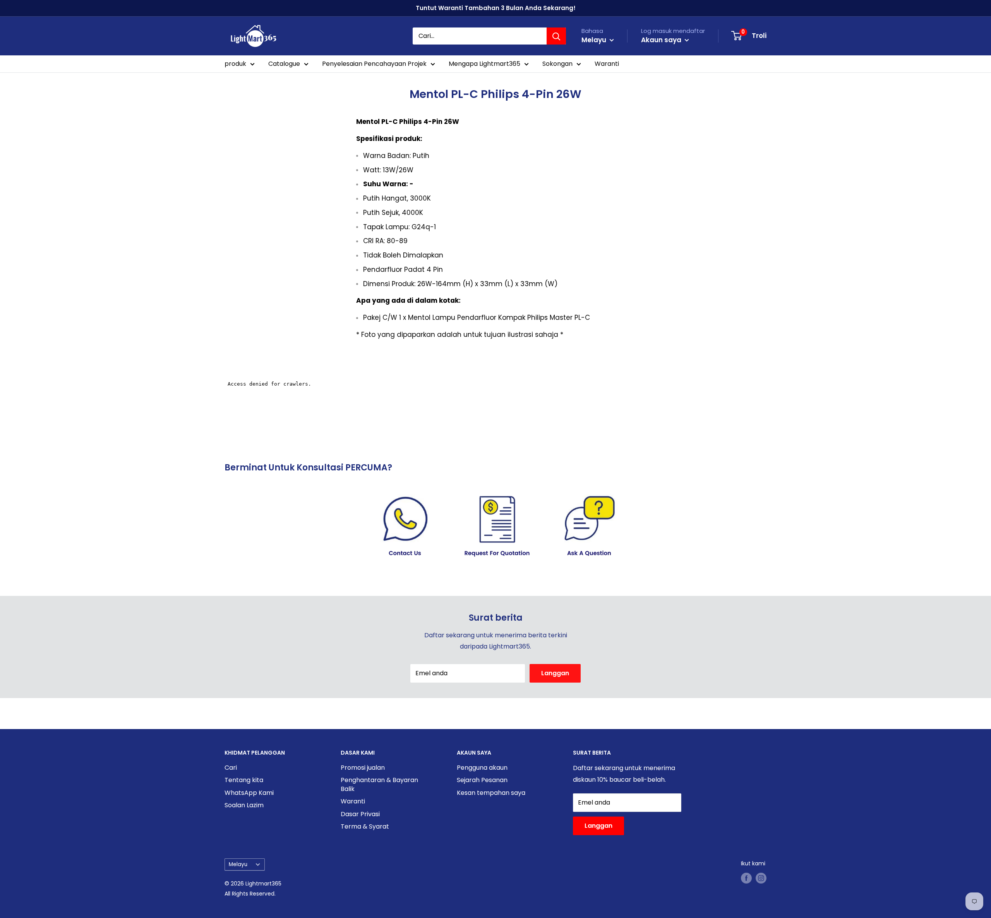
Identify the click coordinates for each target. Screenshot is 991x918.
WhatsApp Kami (249, 792)
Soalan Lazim (244, 805)
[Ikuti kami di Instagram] (761, 878)
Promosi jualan (363, 767)
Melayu (238, 864)
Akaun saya (662, 40)
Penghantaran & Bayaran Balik (379, 784)
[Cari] (556, 36)
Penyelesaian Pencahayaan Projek (374, 63)
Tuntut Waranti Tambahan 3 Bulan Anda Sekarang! (496, 8)
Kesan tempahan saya (491, 792)
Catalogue (284, 63)
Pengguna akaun (482, 767)
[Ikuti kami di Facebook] (746, 878)
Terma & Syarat (365, 826)
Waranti (607, 63)
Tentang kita (244, 780)
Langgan (555, 673)
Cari (231, 767)
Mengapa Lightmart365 (484, 63)
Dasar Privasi (360, 814)
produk (235, 63)
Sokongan (557, 63)
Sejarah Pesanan (482, 780)
